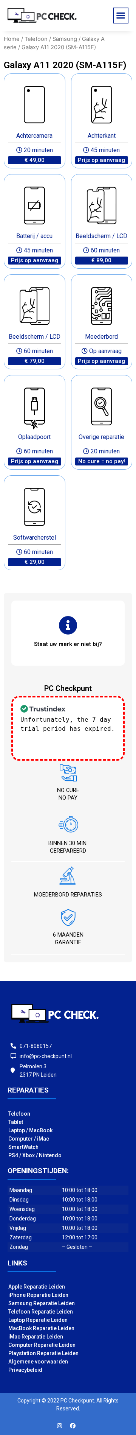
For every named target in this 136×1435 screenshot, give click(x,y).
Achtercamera (34, 135)
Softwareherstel (34, 537)
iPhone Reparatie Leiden (38, 1295)
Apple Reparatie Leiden (36, 1287)
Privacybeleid (25, 1370)
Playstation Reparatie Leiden (43, 1353)
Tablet (15, 1122)
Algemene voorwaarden (38, 1362)
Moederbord (101, 336)
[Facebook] (73, 1425)
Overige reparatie (101, 436)
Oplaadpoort (34, 436)
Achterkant (102, 135)
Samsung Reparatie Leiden (41, 1303)
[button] (121, 15)
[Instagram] (59, 1425)
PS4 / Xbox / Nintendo (35, 1155)
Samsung (65, 39)
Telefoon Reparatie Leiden (40, 1312)
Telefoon (36, 39)
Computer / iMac (28, 1139)
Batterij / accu (34, 236)
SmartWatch (23, 1147)
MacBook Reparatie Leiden (41, 1328)
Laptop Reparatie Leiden (38, 1320)
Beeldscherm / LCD (101, 236)
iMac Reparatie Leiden (35, 1337)
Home (12, 39)
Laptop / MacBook (30, 1130)
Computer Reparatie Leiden (42, 1345)
